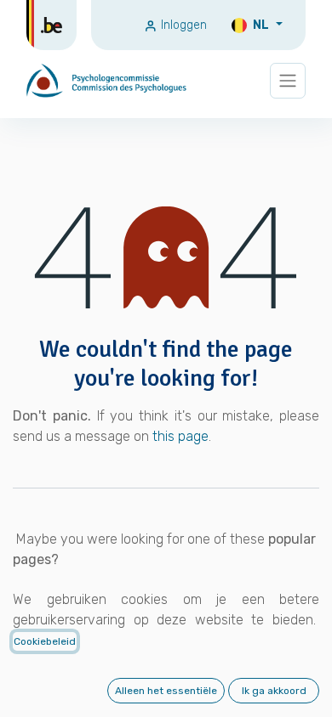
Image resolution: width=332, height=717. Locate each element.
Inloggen (182, 25)
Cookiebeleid (45, 641)
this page (180, 436)
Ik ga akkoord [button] (274, 691)
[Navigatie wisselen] (288, 81)
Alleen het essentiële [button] (166, 691)
